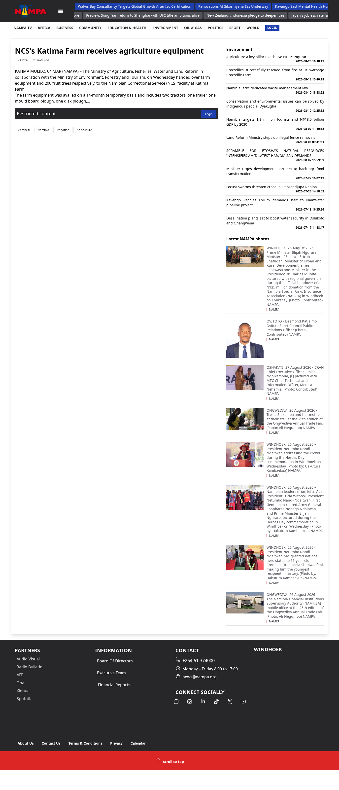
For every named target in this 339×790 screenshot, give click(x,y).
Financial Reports (114, 684)
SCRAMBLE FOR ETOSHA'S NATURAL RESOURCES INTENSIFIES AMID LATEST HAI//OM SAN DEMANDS (275, 155)
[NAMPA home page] (31, 10)
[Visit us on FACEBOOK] (176, 702)
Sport (234, 27)
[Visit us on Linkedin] (203, 702)
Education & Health (126, 27)
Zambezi (24, 130)
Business (64, 27)
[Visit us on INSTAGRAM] (189, 702)
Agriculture (84, 130)
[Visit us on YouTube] (243, 702)
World (252, 27)
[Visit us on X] (230, 702)
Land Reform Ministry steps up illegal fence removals (275, 139)
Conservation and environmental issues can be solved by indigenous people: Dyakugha (275, 106)
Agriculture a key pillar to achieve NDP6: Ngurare (275, 58)
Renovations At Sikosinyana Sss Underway (224, 6)
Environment (165, 27)
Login (272, 28)
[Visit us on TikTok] (216, 702)
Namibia (43, 130)
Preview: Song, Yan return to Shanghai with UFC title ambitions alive (133, 15)
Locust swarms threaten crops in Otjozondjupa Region (275, 188)
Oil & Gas (193, 27)
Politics (215, 27)
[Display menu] (61, 11)
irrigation (63, 130)
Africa (44, 27)
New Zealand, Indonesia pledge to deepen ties (236, 15)
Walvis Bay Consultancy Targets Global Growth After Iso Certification (125, 6)
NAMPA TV (23, 27)
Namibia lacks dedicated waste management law (275, 90)
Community (90, 27)
